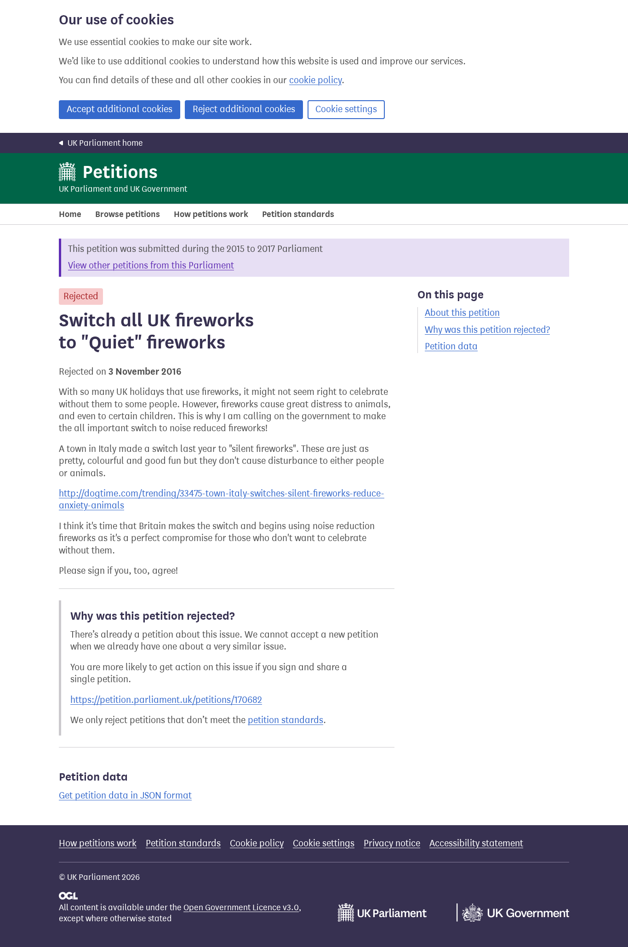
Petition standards (298, 214)
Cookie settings (346, 109)
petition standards (285, 720)
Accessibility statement (476, 843)
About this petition (462, 313)
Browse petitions (127, 214)
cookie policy (315, 80)
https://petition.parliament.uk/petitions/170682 (166, 700)
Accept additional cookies (119, 109)
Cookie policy (257, 843)
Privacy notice (392, 843)
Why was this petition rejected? (487, 330)
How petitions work (211, 214)
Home (70, 214)
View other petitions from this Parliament (151, 265)
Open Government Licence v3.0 (241, 907)
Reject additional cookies (244, 109)
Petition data (451, 346)
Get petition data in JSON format (125, 795)
